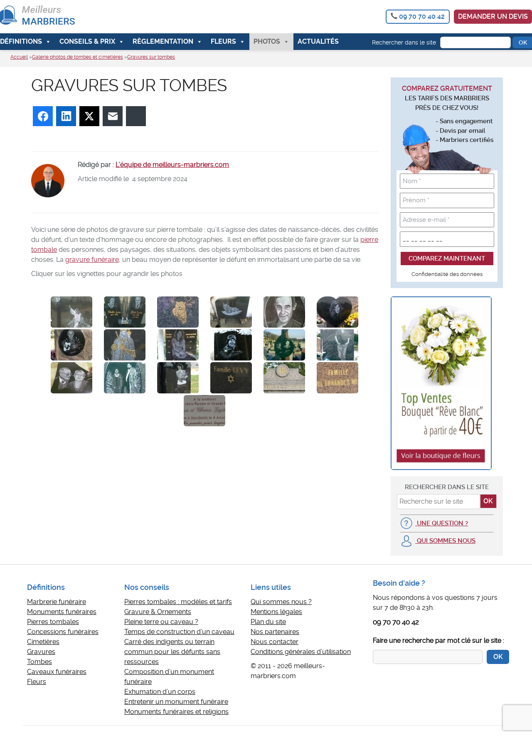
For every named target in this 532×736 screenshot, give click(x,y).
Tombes (39, 662)
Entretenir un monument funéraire (176, 702)
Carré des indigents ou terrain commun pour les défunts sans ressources (172, 652)
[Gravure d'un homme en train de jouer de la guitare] (71, 345)
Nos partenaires (275, 632)
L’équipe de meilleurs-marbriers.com (172, 165)
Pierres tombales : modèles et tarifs (178, 602)
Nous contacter (274, 642)
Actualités (318, 41)
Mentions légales (276, 612)
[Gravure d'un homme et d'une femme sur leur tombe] (124, 312)
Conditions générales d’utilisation (301, 652)
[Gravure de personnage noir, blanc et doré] (124, 345)
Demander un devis (493, 16)
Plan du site (268, 622)
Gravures (41, 652)
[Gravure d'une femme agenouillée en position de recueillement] (178, 345)
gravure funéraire (92, 260)
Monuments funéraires (61, 612)
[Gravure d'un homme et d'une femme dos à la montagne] (124, 377)
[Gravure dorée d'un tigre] (178, 312)
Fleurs (223, 41)
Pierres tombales (53, 622)
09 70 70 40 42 (422, 16)
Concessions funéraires (63, 632)
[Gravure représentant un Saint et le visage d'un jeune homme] (71, 312)
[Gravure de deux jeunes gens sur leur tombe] (284, 345)
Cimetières (43, 642)
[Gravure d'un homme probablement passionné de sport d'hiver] (231, 345)
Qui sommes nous (445, 541)
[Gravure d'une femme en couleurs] (178, 377)
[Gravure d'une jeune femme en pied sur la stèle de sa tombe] (337, 345)
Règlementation (163, 41)
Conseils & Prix (87, 41)
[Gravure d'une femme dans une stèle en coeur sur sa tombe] (337, 312)
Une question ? (441, 523)
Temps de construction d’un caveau (179, 632)
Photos (267, 41)
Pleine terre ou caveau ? (161, 622)
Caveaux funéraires (56, 672)
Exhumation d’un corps (159, 692)
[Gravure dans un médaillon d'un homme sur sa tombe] (284, 312)
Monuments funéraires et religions (176, 712)
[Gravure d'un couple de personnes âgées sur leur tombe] (71, 377)
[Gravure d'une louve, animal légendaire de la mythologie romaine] (231, 312)
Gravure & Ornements (157, 612)
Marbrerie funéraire (56, 602)
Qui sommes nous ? (281, 602)
